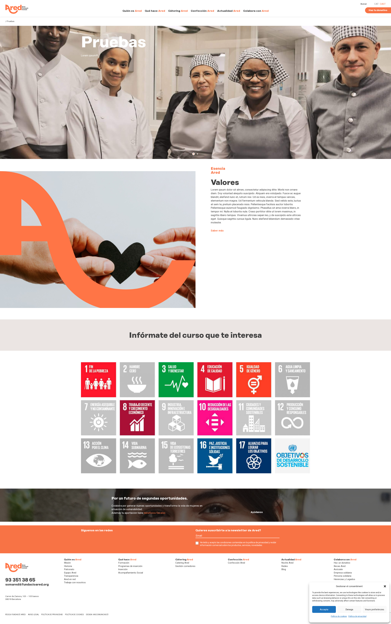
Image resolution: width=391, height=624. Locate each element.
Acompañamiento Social (130, 572)
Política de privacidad (357, 616)
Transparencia (71, 576)
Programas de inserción (130, 566)
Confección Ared (236, 562)
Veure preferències (374, 609)
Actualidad (228, 10)
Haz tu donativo (378, 10)
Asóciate (338, 569)
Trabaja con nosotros (75, 582)
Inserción (123, 569)
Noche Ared (287, 562)
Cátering (178, 10)
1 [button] (193, 153)
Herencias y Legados (344, 579)
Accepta (324, 609)
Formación (123, 562)
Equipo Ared (70, 572)
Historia (68, 566)
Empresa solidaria (343, 572)
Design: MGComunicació (97, 614)
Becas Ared (339, 566)
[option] (195, 92)
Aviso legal (33, 614)
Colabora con (256, 10)
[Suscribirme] (282, 537)
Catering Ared (182, 562)
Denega (349, 609)
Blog (283, 569)
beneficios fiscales (154, 512)
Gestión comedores (185, 566)
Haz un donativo (342, 562)
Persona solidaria (342, 576)
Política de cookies (339, 616)
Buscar (364, 4)
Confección (202, 10)
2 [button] (197, 153)
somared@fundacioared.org (27, 584)
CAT (376, 4)
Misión (67, 562)
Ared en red (70, 579)
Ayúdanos (257, 512)
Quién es (132, 10)
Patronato (69, 569)
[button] (384, 586)
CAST (383, 4)
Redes (284, 566)
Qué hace (155, 10)
